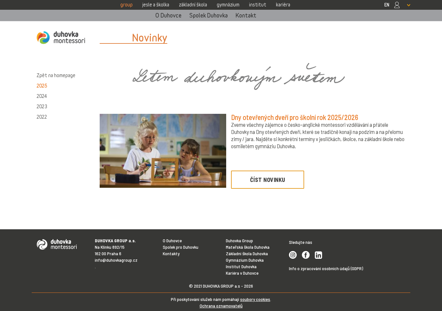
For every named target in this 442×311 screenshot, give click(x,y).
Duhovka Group (239, 240)
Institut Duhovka (241, 266)
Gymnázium (228, 4)
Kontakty (171, 253)
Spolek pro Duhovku (180, 247)
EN (386, 4)
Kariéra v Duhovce (242, 273)
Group (126, 4)
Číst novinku (267, 179)
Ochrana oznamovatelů (221, 305)
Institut (257, 4)
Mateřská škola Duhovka (248, 247)
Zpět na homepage (56, 75)
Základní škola (193, 4)
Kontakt (246, 15)
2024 (42, 96)
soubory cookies (255, 299)
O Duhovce (168, 15)
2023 (42, 106)
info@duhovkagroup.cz (116, 260)
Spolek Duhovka (208, 15)
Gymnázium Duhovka (245, 260)
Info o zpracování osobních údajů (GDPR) (326, 268)
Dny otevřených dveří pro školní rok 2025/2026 (294, 117)
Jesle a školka (155, 4)
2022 (42, 117)
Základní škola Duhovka (247, 253)
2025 (42, 86)
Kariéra (283, 4)
